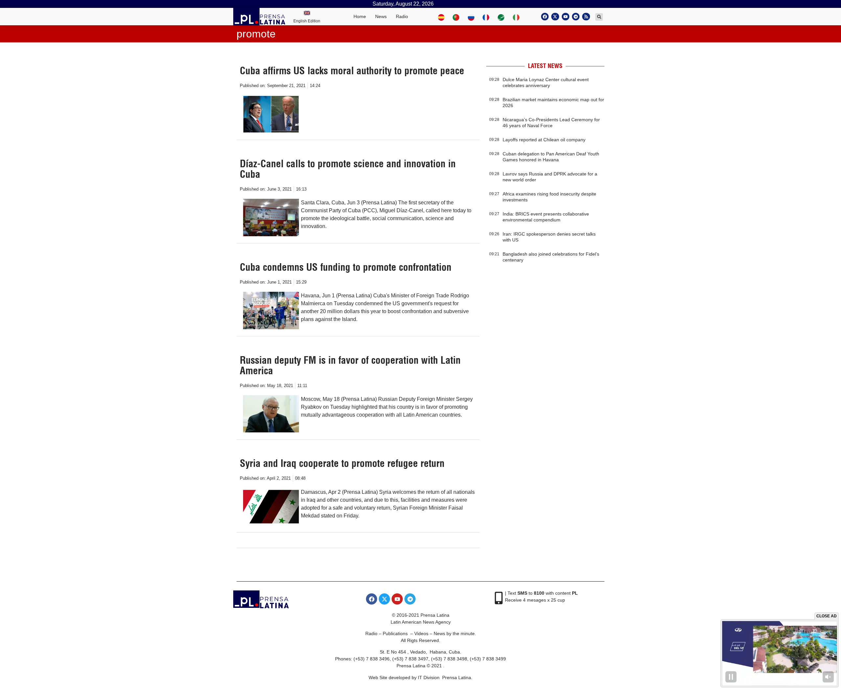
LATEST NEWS (545, 66)
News (381, 16)
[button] (599, 17)
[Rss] (586, 16)
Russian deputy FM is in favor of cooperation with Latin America (350, 365)
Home (359, 16)
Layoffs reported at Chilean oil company (544, 139)
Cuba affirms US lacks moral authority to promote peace (352, 70)
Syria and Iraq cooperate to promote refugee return (342, 463)
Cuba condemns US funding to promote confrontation (345, 267)
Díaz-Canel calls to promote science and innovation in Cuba (348, 168)
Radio (402, 16)
